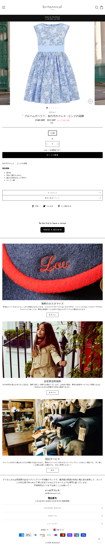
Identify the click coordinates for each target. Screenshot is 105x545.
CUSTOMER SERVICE (52, 508)
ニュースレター (52, 523)
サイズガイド (52, 193)
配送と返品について (52, 198)
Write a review (52, 229)
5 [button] (56, 108)
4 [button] (54, 108)
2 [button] (49, 108)
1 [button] (47, 108)
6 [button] (58, 108)
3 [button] (51, 108)
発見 (52, 470)
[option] (52, 18)
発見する (52, 315)
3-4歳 (52, 133)
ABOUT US (52, 516)
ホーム (51, 112)
